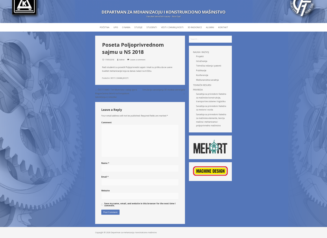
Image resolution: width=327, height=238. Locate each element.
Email (105, 176)
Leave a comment (137, 59)
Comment (106, 122)
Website (105, 190)
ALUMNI (210, 27)
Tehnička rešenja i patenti (208, 65)
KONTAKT (223, 27)
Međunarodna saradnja (207, 79)
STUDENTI (152, 27)
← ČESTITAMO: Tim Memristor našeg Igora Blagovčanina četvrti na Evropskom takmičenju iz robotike (116, 93)
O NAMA (126, 27)
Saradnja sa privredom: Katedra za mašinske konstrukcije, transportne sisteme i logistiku (211, 98)
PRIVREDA (198, 89)
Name (105, 163)
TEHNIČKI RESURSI (202, 85)
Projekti (200, 56)
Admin (122, 59)
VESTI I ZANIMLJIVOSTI (172, 27)
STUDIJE (138, 27)
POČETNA (104, 27)
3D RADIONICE (195, 27)
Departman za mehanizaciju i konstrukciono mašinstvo (163, 12)
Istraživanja (201, 61)
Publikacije (201, 70)
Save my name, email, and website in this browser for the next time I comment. (140, 204)
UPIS (115, 27)
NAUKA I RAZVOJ (201, 52)
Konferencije (202, 75)
